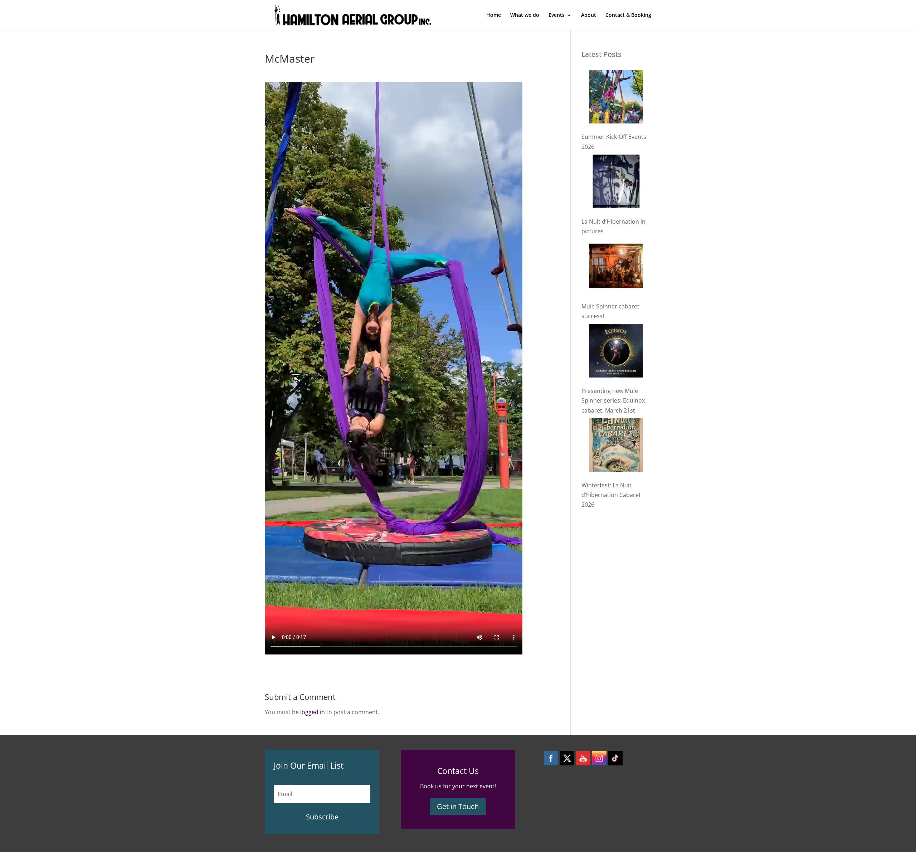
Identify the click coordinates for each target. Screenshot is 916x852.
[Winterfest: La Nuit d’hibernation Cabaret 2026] (616, 446)
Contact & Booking (628, 15)
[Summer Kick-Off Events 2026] (616, 98)
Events (557, 15)
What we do (524, 15)
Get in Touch (458, 806)
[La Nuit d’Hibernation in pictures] (616, 183)
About (588, 15)
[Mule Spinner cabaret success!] (616, 267)
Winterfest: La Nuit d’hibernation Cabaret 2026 (611, 494)
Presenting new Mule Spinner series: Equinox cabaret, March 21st (613, 400)
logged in (312, 712)
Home (493, 15)
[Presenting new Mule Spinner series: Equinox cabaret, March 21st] (616, 352)
